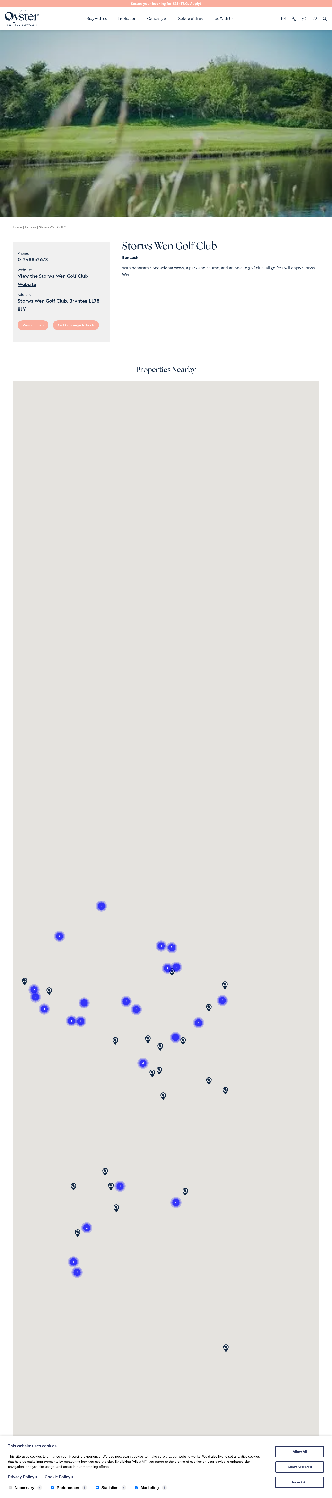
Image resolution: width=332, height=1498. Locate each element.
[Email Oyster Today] (284, 19)
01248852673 (33, 259)
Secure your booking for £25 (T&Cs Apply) (166, 3)
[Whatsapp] (304, 19)
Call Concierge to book (76, 325)
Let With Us (223, 19)
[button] (167, 968)
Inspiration (127, 19)
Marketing (150, 1488)
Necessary (24, 1488)
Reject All (299, 1482)
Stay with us (97, 19)
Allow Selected (300, 1467)
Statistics (109, 1488)
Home (17, 227)
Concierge (156, 19)
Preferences (68, 1488)
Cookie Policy (59, 1477)
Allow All (300, 1451)
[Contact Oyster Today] (294, 19)
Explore (30, 227)
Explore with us (189, 19)
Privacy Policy (22, 1477)
